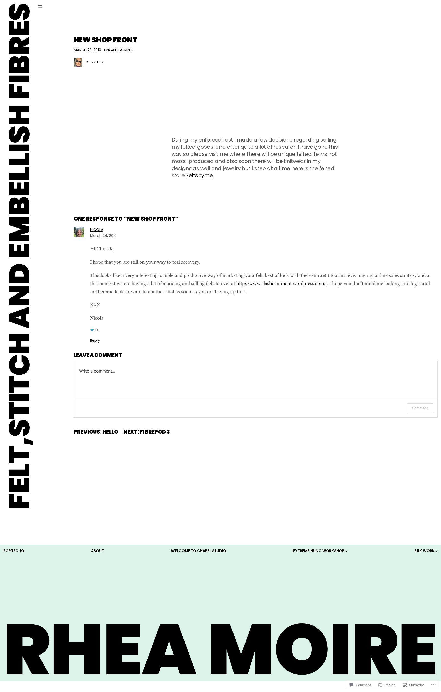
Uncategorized (118, 50)
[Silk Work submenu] (437, 551)
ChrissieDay (94, 62)
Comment (420, 408)
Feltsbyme (199, 175)
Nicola (96, 229)
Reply (95, 340)
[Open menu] (39, 6)
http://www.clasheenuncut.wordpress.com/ (281, 283)
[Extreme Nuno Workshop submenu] (346, 551)
